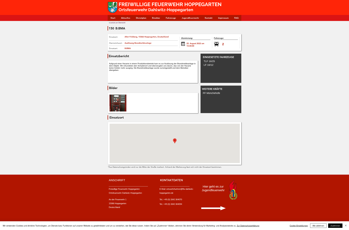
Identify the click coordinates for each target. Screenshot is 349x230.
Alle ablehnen (318, 225)
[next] (191, 104)
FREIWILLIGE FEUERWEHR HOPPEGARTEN (171, 4)
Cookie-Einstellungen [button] (299, 225)
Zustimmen (335, 225)
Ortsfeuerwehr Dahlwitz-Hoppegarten (156, 9)
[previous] (114, 104)
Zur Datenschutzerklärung (248, 225)
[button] (117, 103)
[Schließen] (345, 225)
